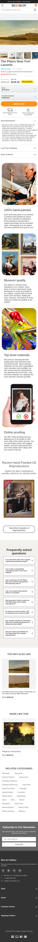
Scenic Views (19, 803)
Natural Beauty (21, 796)
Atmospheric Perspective (9, 781)
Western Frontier (23, 807)
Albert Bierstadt (6, 69)
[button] (6, 500)
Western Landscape (8, 811)
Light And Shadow (7, 792)
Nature (4, 800)
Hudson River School (8, 788)
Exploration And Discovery (10, 784)
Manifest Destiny (7, 796)
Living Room (21, 792)
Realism (21, 800)
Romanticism (6, 803)
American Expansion (8, 777)
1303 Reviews (13, 74)
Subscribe (19, 844)
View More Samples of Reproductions (19, 529)
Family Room (26, 784)
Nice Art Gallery (19, 5)
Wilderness (22, 811)
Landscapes (23, 788)
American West (23, 777)
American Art (18, 773)
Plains (13, 800)
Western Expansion (8, 807)
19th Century (6, 773)
